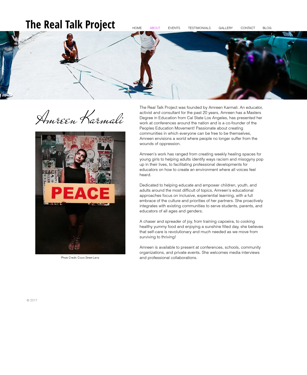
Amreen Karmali (80, 119)
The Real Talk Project (70, 24)
